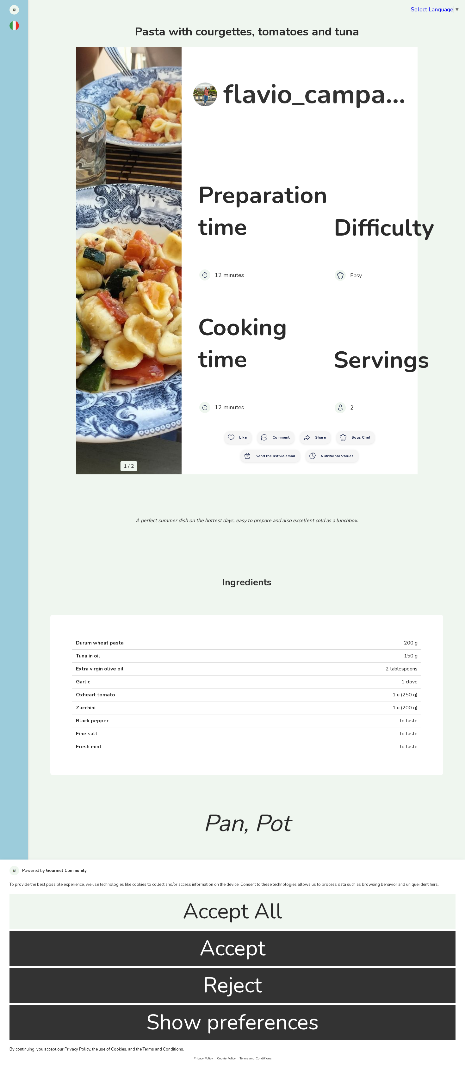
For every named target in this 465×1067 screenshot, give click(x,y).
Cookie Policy (226, 1058)
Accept (232, 948)
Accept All (232, 911)
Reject (232, 985)
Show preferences (232, 1022)
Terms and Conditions (255, 1058)
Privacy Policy (203, 1058)
